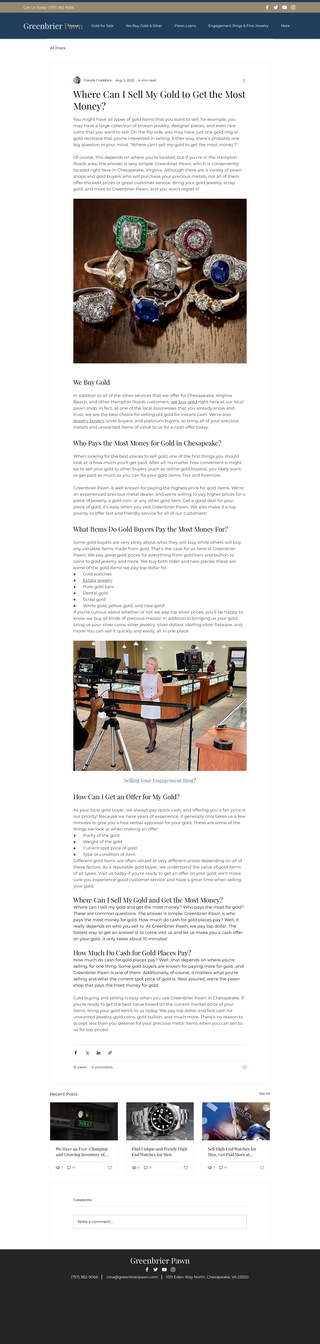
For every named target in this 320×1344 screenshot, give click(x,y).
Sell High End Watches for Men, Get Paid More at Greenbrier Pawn (232, 1151)
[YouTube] (284, 7)
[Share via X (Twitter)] (87, 1053)
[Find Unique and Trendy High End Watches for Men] (160, 1121)
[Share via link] (110, 1053)
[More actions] (244, 80)
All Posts (58, 48)
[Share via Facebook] (75, 1053)
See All (264, 1093)
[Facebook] (267, 7)
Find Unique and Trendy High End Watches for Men (159, 1151)
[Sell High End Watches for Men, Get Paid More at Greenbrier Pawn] (236, 1121)
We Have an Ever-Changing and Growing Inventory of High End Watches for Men (82, 1151)
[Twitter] (276, 7)
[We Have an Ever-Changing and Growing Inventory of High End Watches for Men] (84, 1121)
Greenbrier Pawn (160, 1260)
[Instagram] (293, 7)
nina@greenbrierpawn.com (132, 1277)
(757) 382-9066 (84, 1277)
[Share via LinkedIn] (98, 1053)
